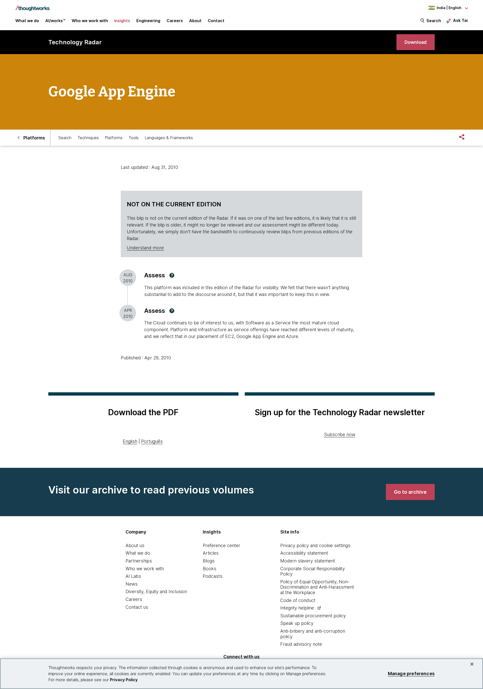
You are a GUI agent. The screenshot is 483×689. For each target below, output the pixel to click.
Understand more (145, 247)
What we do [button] (27, 20)
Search (433, 20)
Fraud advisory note (301, 644)
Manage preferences (411, 673)
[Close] (471, 664)
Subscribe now (339, 434)
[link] (415, 42)
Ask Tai (460, 20)
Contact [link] (216, 20)
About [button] (195, 20)
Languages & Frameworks (169, 137)
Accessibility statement (304, 553)
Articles (211, 553)
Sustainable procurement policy (313, 615)
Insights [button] (122, 20)
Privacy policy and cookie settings (315, 545)
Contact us (137, 607)
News (132, 584)
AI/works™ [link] (55, 20)
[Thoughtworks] (32, 5)
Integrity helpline (297, 607)
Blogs (209, 560)
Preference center (221, 545)
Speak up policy (296, 623)
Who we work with (145, 568)
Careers (134, 599)
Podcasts (212, 576)
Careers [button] (175, 20)
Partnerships (139, 560)
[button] (171, 275)
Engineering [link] (148, 20)
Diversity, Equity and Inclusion (156, 591)
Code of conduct (297, 600)
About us (135, 545)
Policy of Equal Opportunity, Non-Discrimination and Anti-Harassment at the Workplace (317, 587)
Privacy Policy (124, 679)
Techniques (88, 137)
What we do (138, 553)
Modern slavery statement (307, 560)
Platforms (114, 137)
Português (152, 441)
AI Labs (133, 576)
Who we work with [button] (90, 20)
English (130, 441)
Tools (134, 137)
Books (209, 568)
